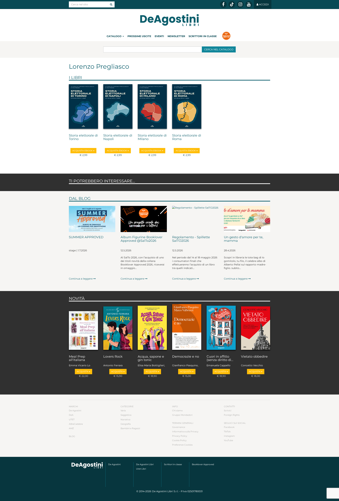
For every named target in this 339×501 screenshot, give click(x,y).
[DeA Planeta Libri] (87, 465)
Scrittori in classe (203, 36)
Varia (123, 410)
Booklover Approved (203, 464)
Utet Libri (141, 468)
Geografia (126, 424)
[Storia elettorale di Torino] (83, 106)
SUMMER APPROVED (86, 237)
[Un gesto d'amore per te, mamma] (247, 219)
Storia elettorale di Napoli (117, 137)
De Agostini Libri (145, 464)
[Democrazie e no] (186, 327)
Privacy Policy (179, 436)
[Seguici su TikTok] (231, 4)
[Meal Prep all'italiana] (83, 327)
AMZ (71, 428)
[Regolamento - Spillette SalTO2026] (195, 219)
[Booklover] (226, 36)
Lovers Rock (113, 356)
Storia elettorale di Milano (152, 137)
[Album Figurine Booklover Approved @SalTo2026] (144, 219)
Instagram (229, 436)
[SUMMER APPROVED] (92, 219)
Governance (178, 427)
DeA (71, 415)
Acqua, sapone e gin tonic (151, 358)
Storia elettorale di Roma (186, 137)
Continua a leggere (81, 278)
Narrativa (125, 419)
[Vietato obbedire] (255, 327)
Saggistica (126, 415)
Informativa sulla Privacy (185, 431)
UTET (72, 419)
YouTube (228, 440)
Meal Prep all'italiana (77, 358)
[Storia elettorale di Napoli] (117, 106)
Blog (72, 436)
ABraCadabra (76, 424)
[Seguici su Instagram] (240, 4)
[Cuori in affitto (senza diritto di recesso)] (221, 327)
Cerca (218, 49)
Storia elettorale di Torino (83, 137)
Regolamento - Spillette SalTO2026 (191, 239)
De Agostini (75, 410)
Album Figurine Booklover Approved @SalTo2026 (141, 239)
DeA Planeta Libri (169, 20)
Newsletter (176, 36)
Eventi (159, 36)
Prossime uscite (139, 36)
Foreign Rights (232, 415)
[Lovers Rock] (117, 327)
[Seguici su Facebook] (223, 4)
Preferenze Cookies (182, 444)
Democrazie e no (185, 356)
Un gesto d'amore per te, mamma (243, 239)
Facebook (229, 427)
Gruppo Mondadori (182, 415)
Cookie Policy (179, 440)
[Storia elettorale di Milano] (152, 106)
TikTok (227, 431)
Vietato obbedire (254, 356)
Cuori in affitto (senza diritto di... (220, 358)
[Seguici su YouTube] (248, 4)
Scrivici (227, 410)
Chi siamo (177, 410)
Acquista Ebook (82, 150)
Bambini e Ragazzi (130, 428)
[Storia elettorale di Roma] (186, 106)
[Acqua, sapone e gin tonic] (152, 327)
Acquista (83, 371)
